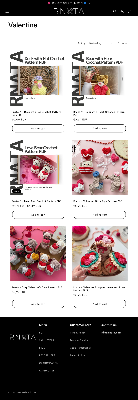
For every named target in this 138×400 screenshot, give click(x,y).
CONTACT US (47, 370)
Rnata (19, 392)
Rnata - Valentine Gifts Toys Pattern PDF (97, 201)
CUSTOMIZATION (48, 363)
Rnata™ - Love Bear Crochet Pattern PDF (36, 201)
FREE (42, 347)
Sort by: (82, 43)
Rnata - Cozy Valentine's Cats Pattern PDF (37, 287)
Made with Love (29, 392)
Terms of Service (79, 340)
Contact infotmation (80, 347)
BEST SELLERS (47, 355)
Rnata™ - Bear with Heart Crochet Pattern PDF (99, 113)
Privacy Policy (77, 332)
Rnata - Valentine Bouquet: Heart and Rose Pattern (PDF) (99, 289)
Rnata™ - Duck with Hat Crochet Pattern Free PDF (36, 113)
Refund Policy (77, 355)
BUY (41, 332)
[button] (7, 11)
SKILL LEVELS (46, 340)
